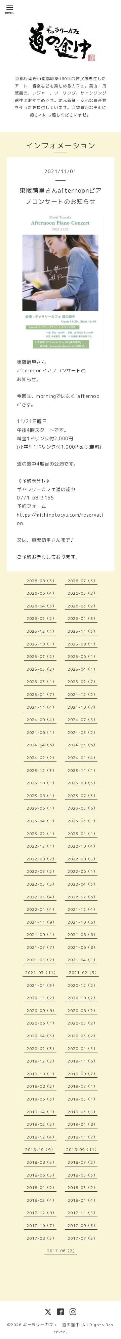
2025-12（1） (41, 631)
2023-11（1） (82, 770)
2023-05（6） (82, 808)
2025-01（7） (41, 694)
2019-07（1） (82, 1086)
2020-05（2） (82, 1023)
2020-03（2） (82, 1036)
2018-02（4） (41, 1200)
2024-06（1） (41, 732)
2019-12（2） (41, 1061)
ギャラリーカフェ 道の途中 (51, 1325)
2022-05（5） (41, 884)
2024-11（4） (41, 707)
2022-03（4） (41, 897)
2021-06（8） (82, 947)
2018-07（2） (82, 1162)
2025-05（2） (41, 669)
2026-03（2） (82, 606)
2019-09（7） (82, 1074)
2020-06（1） (41, 1023)
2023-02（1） (41, 833)
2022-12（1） (41, 846)
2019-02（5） (41, 1124)
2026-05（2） (82, 593)
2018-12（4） (41, 1137)
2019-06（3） (41, 1099)
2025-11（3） (82, 631)
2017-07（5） (82, 1238)
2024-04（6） (41, 745)
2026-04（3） (41, 606)
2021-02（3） (84, 972)
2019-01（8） (82, 1124)
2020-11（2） (41, 998)
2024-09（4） (41, 719)
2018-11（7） (82, 1137)
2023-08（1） (41, 795)
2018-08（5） (41, 1162)
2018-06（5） (41, 1175)
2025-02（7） (82, 681)
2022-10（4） (82, 846)
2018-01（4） (82, 1200)
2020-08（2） (82, 1010)
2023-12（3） (41, 770)
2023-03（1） (82, 821)
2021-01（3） (41, 985)
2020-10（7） (82, 998)
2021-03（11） (41, 972)
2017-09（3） (82, 1225)
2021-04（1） (82, 960)
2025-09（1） (82, 644)
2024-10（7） (82, 707)
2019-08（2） (41, 1086)
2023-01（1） (82, 833)
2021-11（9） (41, 922)
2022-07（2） (41, 871)
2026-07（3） (82, 581)
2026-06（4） (41, 593)
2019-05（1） (82, 1099)
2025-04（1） (82, 669)
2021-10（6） (82, 922)
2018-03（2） (82, 1187)
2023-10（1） (41, 783)
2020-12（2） (82, 985)
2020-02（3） (41, 1048)
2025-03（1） (41, 681)
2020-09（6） (41, 1010)
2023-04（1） (41, 821)
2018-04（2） (41, 1187)
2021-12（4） (82, 909)
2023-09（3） (82, 783)
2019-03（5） (82, 1112)
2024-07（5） (82, 719)
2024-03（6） (82, 745)
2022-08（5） (82, 859)
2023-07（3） (82, 795)
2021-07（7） (41, 947)
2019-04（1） (41, 1112)
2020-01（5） (82, 1048)
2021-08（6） (82, 934)
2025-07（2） (41, 656)
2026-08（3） (41, 581)
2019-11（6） (82, 1061)
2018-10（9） (40, 1149)
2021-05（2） (41, 960)
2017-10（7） (41, 1225)
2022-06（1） (82, 871)
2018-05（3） (82, 1175)
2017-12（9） (41, 1213)
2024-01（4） (82, 757)
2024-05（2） (82, 732)
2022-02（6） (82, 897)
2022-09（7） (41, 859)
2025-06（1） (82, 656)
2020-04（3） (41, 1036)
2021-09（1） (41, 934)
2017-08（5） (41, 1238)
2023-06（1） (41, 808)
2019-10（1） (41, 1074)
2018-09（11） (82, 1149)
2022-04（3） (82, 884)
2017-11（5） (82, 1213)
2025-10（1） (41, 644)
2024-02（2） (41, 757)
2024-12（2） (82, 694)
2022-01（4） (41, 909)
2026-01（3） (82, 618)
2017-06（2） (62, 1251)
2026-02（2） (41, 618)
